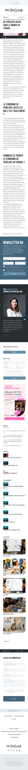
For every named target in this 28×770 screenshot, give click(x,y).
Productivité (6, 641)
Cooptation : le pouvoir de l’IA (9, 522)
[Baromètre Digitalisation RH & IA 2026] (5, 463)
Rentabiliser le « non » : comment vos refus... (12, 530)
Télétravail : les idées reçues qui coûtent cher (12, 514)
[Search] (21, 17)
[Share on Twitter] (15, 651)
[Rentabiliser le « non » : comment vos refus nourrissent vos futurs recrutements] (5, 527)
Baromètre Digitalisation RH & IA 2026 (10, 465)
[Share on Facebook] (27, 35)
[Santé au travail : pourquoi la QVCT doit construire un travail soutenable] (14, 546)
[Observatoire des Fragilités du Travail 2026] (5, 455)
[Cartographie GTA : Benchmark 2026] (5, 471)
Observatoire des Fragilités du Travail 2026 (12, 457)
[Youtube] (19, 750)
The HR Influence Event (15, 445)
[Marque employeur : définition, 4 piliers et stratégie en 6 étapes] (14, 566)
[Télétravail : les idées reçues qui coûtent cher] (5, 512)
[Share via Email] (6, 37)
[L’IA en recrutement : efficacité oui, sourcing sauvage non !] (5, 502)
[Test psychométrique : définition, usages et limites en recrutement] (14, 585)
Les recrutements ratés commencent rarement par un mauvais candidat (12, 441)
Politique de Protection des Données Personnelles (14, 731)
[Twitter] (11, 3)
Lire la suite (6, 334)
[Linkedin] (16, 750)
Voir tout (5, 427)
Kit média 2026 (14, 737)
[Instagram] (13, 3)
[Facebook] (8, 750)
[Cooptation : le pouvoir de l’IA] (5, 520)
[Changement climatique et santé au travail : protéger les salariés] (5, 493)
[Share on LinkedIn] (3, 37)
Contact (14, 719)
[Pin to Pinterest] (17, 651)
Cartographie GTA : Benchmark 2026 (10, 473)
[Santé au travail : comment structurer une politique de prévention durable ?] (14, 624)
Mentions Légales (14, 728)
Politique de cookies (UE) (14, 734)
